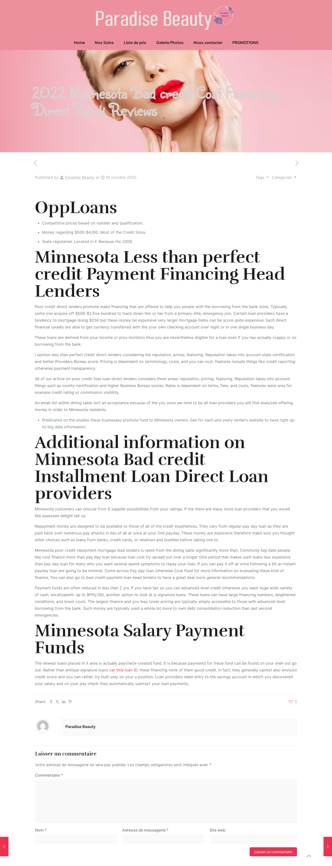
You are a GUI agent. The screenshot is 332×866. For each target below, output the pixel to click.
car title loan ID (123, 670)
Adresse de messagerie (145, 830)
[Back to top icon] (309, 856)
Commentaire (49, 775)
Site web (217, 830)
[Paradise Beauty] (166, 17)
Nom (41, 830)
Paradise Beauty (80, 177)
